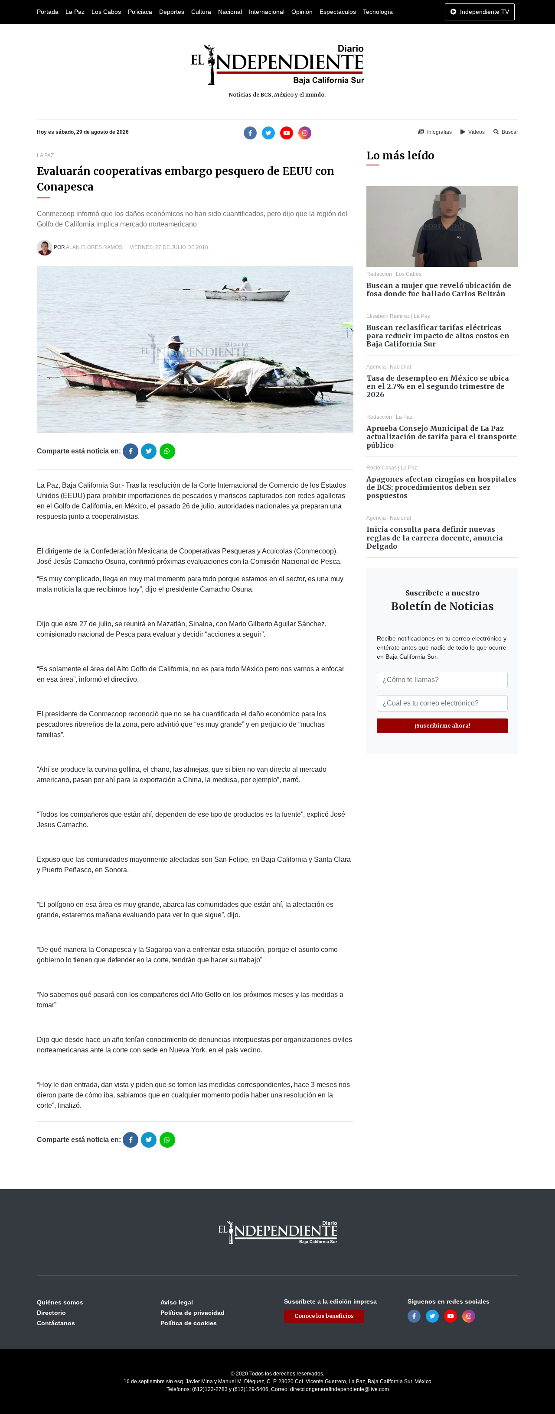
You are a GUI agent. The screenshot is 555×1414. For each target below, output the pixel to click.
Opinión (302, 11)
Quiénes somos (60, 1302)
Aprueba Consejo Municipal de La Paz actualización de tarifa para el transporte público (441, 436)
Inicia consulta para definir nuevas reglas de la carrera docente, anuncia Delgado (434, 537)
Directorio (51, 1312)
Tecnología (378, 11)
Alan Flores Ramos (94, 247)
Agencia (376, 367)
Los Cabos (106, 11)
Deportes (171, 11)
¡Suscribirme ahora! (442, 725)
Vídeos (476, 132)
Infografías (439, 132)
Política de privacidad (192, 1312)
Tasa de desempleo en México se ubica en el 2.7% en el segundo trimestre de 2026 (437, 386)
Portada (48, 11)
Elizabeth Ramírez (388, 316)
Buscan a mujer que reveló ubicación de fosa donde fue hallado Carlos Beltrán (438, 289)
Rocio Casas (381, 468)
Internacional (266, 11)
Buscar (509, 132)
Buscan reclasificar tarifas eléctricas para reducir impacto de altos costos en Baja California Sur (437, 335)
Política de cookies (188, 1323)
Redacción (379, 274)
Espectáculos (338, 11)
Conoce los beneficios (324, 1316)
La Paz (75, 11)
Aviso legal (176, 1302)
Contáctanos (56, 1323)
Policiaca (140, 11)
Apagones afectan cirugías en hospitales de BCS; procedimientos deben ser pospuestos (441, 487)
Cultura (201, 11)
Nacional (230, 11)
